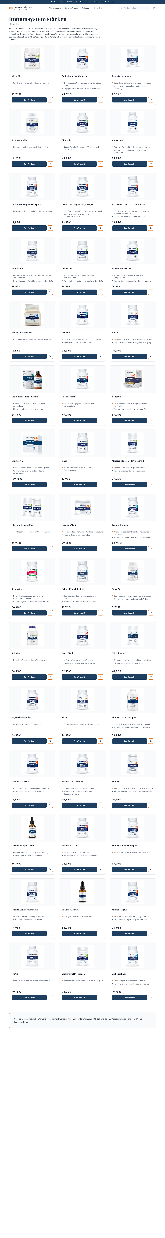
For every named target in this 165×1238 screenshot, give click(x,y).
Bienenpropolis (19, 140)
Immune (66, 332)
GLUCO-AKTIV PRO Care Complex (128, 204)
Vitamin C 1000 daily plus (124, 717)
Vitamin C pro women (72, 781)
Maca (64, 460)
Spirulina (16, 653)
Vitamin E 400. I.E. (70, 845)
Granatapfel (17, 268)
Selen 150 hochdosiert (73, 589)
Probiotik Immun (120, 524)
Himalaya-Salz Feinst (22, 332)
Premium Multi (69, 524)
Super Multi (67, 653)
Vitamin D (116, 781)
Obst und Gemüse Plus (22, 524)
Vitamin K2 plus (119, 909)
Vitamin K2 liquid (70, 909)
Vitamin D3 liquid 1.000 (23, 845)
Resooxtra (17, 589)
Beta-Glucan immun (121, 76)
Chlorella (66, 140)
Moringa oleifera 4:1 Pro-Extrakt (128, 460)
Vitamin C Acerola (20, 781)
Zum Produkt (29, 100)
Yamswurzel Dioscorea (73, 973)
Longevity (117, 396)
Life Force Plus (69, 396)
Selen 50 (116, 589)
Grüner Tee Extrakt (121, 268)
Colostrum (117, 140)
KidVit (115, 332)
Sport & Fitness (71, 8)
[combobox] (134, 8)
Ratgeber (98, 8)
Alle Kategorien (55, 8)
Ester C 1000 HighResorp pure (26, 204)
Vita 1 (64, 717)
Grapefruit (67, 268)
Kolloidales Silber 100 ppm (25, 396)
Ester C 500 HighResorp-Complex (78, 204)
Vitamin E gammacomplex (124, 845)
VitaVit (15, 973)
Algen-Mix (17, 76)
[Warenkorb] (154, 8)
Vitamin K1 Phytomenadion (25, 909)
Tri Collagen (118, 653)
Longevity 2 (17, 460)
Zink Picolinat (119, 973)
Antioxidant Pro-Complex (74, 76)
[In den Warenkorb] (50, 99)
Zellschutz (86, 8)
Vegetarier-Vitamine (21, 717)
